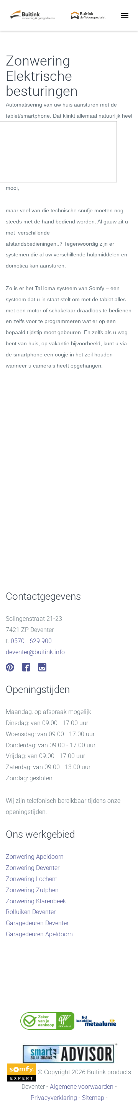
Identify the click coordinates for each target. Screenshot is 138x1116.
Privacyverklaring (54, 1097)
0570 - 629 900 (31, 641)
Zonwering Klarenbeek (36, 901)
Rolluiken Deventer (31, 912)
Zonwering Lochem (32, 879)
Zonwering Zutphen (32, 890)
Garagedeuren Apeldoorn (39, 934)
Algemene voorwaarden (81, 1086)
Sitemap (93, 1097)
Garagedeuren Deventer (37, 923)
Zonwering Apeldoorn (35, 856)
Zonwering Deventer (32, 867)
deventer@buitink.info (35, 652)
